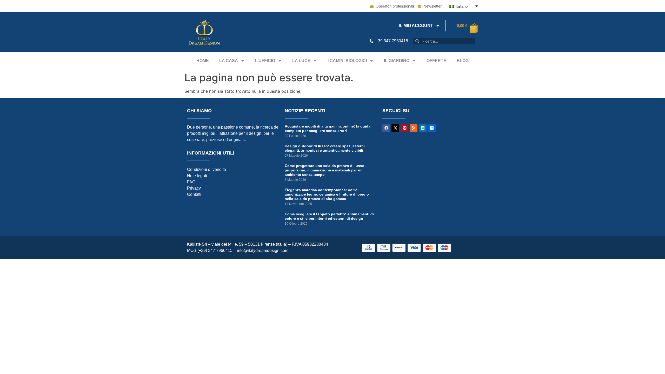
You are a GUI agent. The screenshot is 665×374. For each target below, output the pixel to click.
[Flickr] (432, 128)
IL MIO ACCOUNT (416, 25)
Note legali (197, 175)
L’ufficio (265, 60)
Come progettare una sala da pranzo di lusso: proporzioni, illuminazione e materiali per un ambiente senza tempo (325, 170)
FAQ (191, 182)
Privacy (194, 188)
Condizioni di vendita (206, 169)
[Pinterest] (404, 128)
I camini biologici (347, 60)
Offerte (436, 60)
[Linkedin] (423, 128)
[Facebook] (386, 128)
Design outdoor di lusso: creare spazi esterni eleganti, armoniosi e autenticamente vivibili (325, 148)
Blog (463, 60)
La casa (228, 60)
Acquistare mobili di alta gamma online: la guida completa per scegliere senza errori (327, 128)
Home (202, 60)
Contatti (194, 194)
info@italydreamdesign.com (262, 250)
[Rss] (413, 128)
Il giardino (396, 60)
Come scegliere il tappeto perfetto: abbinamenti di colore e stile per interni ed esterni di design (329, 216)
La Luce (301, 60)
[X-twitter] (395, 128)
